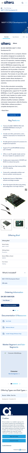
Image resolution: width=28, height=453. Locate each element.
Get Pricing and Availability (10, 305)
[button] (13, 310)
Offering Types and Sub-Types (13, 390)
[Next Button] (19, 384)
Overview (6, 37)
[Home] (9, 3)
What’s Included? (9, 273)
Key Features (16, 37)
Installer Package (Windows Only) (13, 333)
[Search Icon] (22, 3)
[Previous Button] (8, 384)
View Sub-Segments (13, 373)
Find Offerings (7, 8)
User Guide (8, 321)
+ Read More (4, 110)
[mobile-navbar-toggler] (2, 2)
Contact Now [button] (13, 115)
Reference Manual (10, 327)
